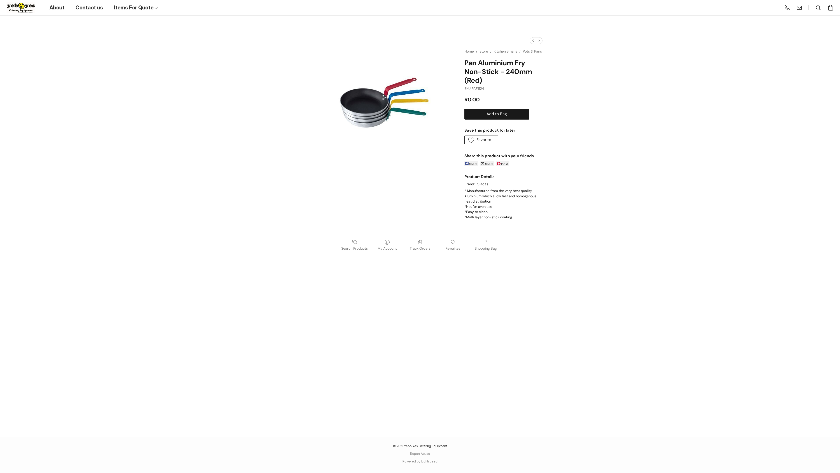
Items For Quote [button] (134, 7)
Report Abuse (420, 453)
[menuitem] (533, 40)
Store (484, 51)
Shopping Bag (486, 248)
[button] (21, 7)
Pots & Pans (532, 51)
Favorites (453, 248)
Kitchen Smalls (505, 51)
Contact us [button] (89, 7)
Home (469, 51)
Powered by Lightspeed (420, 461)
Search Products (354, 248)
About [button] (57, 7)
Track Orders (420, 248)
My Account (387, 248)
